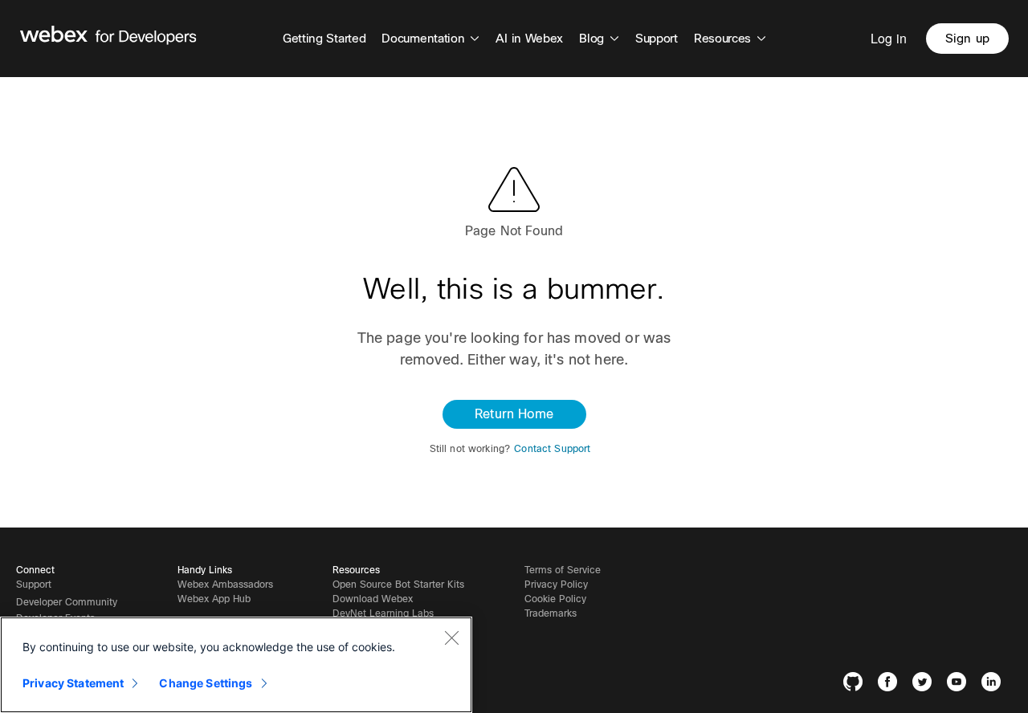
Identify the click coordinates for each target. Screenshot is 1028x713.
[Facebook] (891, 684)
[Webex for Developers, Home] (108, 38)
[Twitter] (925, 684)
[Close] (451, 637)
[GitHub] (856, 684)
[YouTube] (960, 684)
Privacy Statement (73, 683)
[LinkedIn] (994, 684)
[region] (236, 665)
